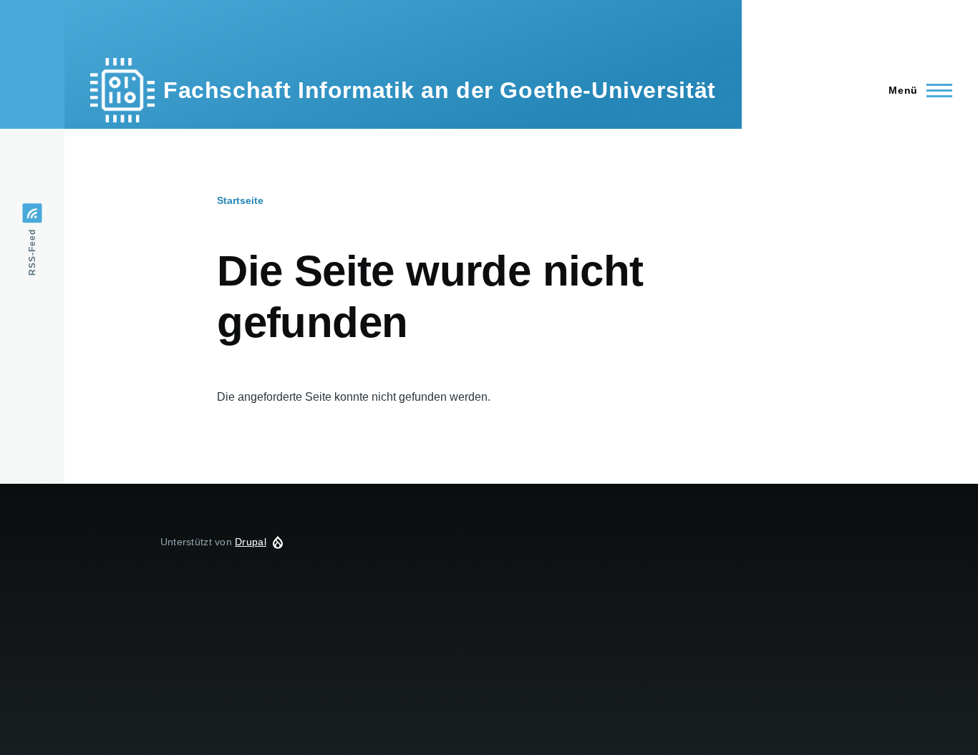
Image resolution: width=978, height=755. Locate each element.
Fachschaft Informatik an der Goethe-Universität (439, 90)
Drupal (250, 541)
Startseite (240, 200)
